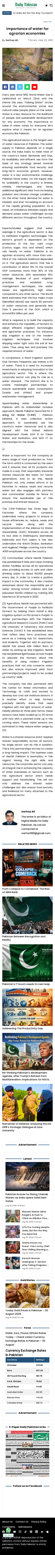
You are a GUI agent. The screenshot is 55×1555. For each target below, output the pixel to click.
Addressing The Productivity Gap (22, 1028)
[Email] (34, 87)
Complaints (8, 1527)
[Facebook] (5, 87)
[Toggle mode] (46, 5)
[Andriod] (42, 1532)
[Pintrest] (31, 1532)
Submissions (25, 1527)
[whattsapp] (8, 1530)
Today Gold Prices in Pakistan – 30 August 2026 (27, 1312)
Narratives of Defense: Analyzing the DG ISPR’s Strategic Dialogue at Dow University (26, 1127)
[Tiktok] (25, 1532)
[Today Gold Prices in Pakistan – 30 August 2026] (28, 1295)
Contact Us (22, 1522)
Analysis (47, 22)
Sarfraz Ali (12, 40)
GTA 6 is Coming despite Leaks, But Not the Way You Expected (35, 1231)
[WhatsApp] (27, 87)
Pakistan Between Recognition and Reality (23, 938)
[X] (20, 87)
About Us (7, 1522)
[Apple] (47, 1532)
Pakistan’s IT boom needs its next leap (26, 984)
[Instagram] (20, 1532)
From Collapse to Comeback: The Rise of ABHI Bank (26, 890)
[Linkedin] (36, 1532)
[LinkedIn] (12, 87)
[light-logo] (26, 5)
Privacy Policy (38, 1522)
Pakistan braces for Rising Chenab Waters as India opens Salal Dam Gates (27, 1198)
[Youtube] (14, 1532)
